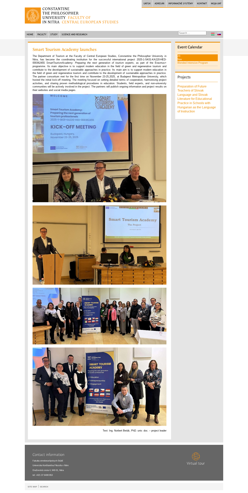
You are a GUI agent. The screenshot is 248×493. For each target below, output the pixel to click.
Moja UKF (216, 3)
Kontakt (202, 3)
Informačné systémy (180, 3)
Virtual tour (196, 463)
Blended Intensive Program (192, 62)
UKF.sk (147, 3)
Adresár (159, 3)
